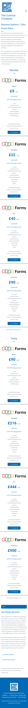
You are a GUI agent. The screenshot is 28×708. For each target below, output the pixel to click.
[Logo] (7, 7)
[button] (14, 607)
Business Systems (10, 24)
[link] (14, 78)
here (20, 329)
